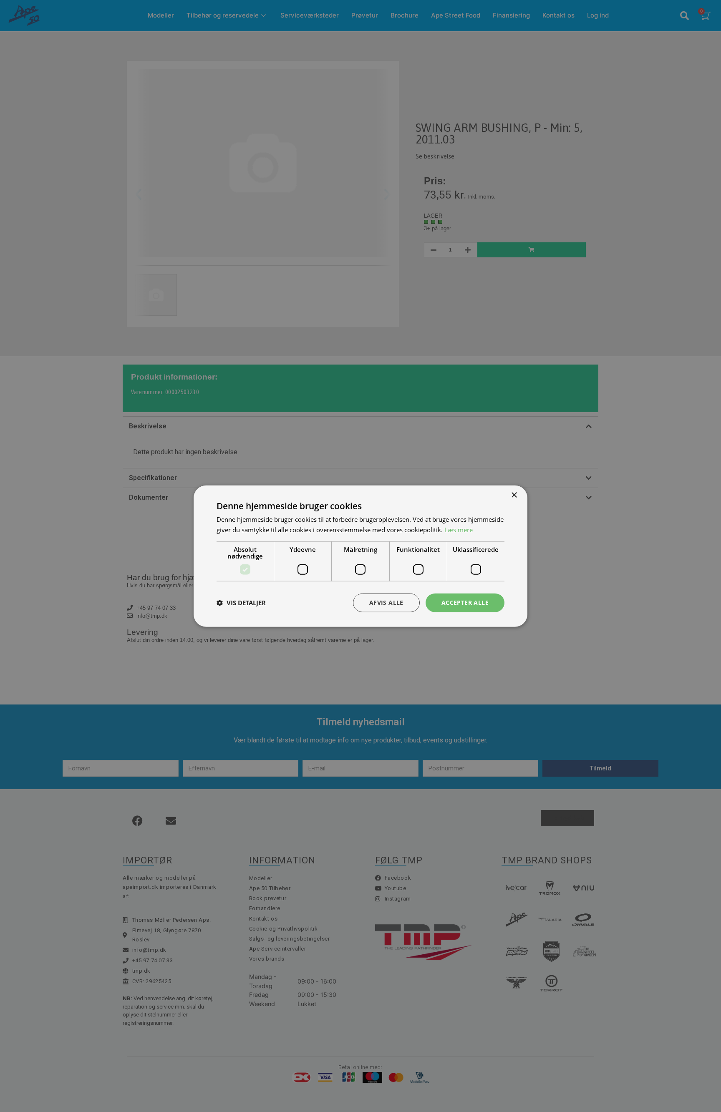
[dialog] (360, 556)
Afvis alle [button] (386, 602)
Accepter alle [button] (465, 602)
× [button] (514, 495)
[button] (241, 602)
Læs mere (458, 530)
